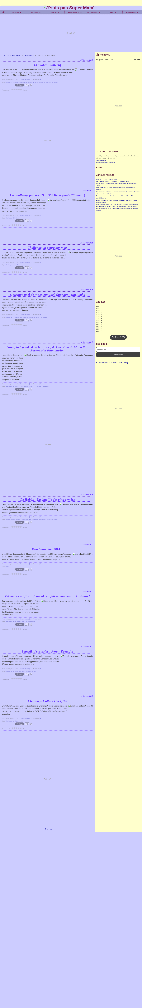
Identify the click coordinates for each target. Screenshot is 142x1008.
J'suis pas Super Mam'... (11, 55)
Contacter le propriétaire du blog (112, 362)
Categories (29, 55)
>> (51, 829)
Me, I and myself (92, 12)
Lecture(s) (54, 12)
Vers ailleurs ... (131, 12)
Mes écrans (34, 12)
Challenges (15, 12)
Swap (111, 12)
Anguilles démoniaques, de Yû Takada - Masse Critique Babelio (116, 206)
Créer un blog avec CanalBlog (106, 162)
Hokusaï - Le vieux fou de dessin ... (107, 179)
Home (3, 10)
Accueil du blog (101, 160)
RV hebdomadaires (73, 12)
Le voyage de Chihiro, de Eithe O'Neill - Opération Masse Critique (117, 204)
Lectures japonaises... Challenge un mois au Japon (112, 181)
